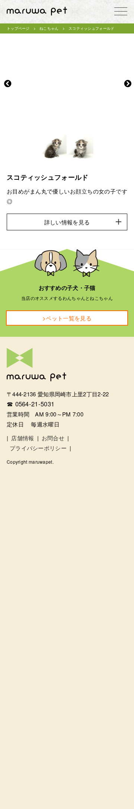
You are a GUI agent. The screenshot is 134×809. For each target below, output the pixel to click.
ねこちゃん (49, 28)
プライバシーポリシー (38, 448)
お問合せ (53, 438)
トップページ (18, 28)
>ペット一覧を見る (67, 318)
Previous (8, 83)
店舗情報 (22, 438)
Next (127, 83)
